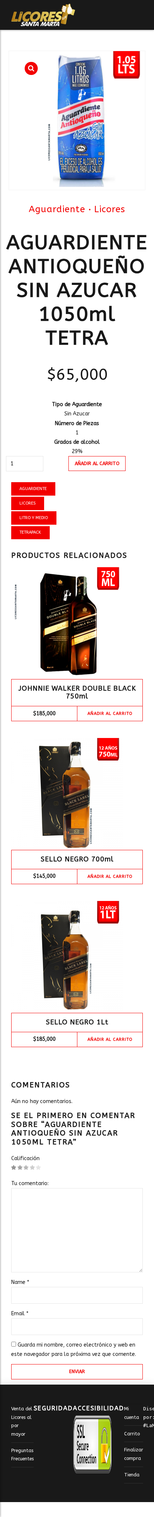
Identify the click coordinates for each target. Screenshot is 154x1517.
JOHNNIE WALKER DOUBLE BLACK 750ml (77, 692)
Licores (109, 209)
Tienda (131, 1474)
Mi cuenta (131, 1413)
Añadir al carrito (97, 463)
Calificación (25, 1158)
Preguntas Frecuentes (22, 1455)
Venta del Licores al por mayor (21, 1421)
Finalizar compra (133, 1454)
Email (19, 1313)
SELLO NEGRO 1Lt (77, 1022)
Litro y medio (33, 517)
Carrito (132, 1433)
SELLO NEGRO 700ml (77, 859)
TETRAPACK (30, 532)
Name (20, 1282)
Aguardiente (57, 209)
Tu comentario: (30, 1183)
